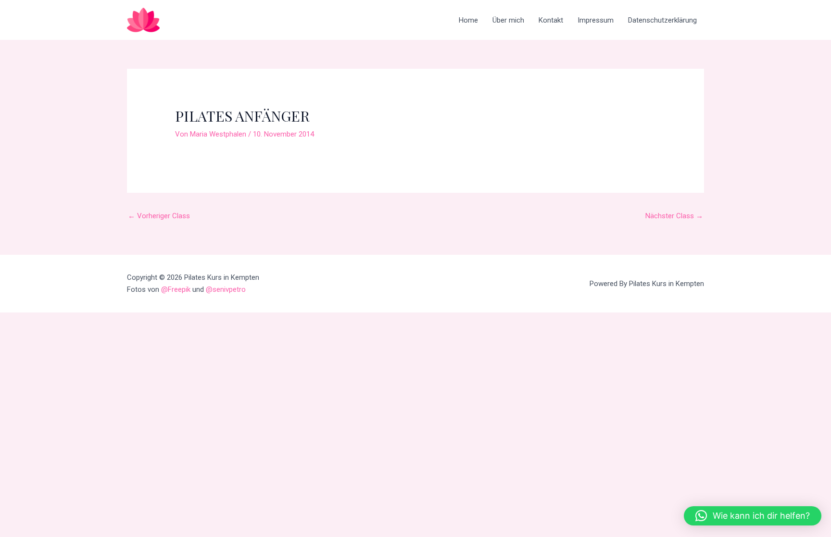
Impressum (596, 20)
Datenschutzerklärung (662, 20)
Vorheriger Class (159, 216)
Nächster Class (674, 216)
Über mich (508, 20)
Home (468, 20)
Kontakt (551, 20)
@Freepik (175, 289)
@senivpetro (226, 289)
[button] (752, 515)
